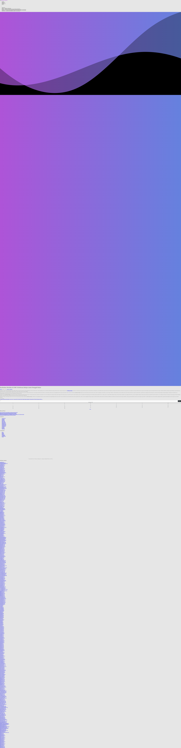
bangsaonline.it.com (2, 480)
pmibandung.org (2, 657)
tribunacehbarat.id (2, 508)
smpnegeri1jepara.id (2, 669)
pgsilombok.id (2, 608)
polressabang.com (2, 577)
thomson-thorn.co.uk (3, 700)
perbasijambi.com (2, 600)
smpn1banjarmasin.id (3, 665)
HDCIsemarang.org (2, 743)
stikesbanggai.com (2, 545)
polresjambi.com (2, 579)
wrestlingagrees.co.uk (3, 701)
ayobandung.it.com (2, 479)
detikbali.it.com (2, 494)
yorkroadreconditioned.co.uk (4, 707)
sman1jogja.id (2, 532)
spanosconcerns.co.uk (3, 702)
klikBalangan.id (2, 512)
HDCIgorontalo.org (2, 737)
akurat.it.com (2, 475)
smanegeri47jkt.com (2, 570)
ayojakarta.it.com (2, 478)
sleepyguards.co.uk (2, 689)
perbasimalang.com (2, 602)
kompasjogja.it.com (2, 495)
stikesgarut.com (2, 551)
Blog (3, 4)
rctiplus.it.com (2, 503)
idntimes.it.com (2, 499)
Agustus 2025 (4, 426)
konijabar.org (2, 636)
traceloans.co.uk (2, 698)
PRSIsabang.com (2, 746)
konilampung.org (2, 638)
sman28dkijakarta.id (2, 533)
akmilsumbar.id (2, 610)
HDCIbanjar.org (2, 742)
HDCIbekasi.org (2, 740)
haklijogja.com (2, 682)
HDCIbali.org (2, 733)
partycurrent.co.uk (2, 688)
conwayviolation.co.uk (3, 696)
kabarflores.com (2, 473)
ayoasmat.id (1, 511)
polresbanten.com (2, 578)
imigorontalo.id (2, 619)
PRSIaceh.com (2, 745)
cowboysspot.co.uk (2, 697)
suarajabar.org (2, 629)
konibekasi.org (2, 634)
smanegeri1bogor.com (3, 562)
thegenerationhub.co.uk (3, 709)
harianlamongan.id (2, 523)
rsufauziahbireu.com (2, 574)
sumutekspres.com (2, 470)
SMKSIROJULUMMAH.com (4, 728)
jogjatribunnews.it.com (3, 486)
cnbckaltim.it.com (2, 491)
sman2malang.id (2, 535)
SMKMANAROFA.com (3, 725)
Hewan (3, 434)
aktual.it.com (1, 474)
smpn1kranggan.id (2, 671)
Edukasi (8, 389)
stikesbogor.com (2, 548)
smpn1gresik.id (2, 667)
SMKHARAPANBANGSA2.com (4, 732)
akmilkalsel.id (2, 613)
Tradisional (3, 435)
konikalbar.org (2, 641)
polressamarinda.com (3, 580)
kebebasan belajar (69, 390)
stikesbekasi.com (2, 547)
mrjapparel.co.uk (2, 712)
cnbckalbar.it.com (2, 492)
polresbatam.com (2, 581)
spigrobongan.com (2, 555)
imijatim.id (1, 618)
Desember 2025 (4, 423)
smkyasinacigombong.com (3, 721)
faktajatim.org (2, 646)
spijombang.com (2, 557)
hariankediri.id (2, 522)
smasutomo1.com (2, 566)
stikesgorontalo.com (2, 552)
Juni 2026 (3, 419)
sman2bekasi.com (2, 569)
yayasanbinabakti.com (3, 714)
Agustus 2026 (4, 418)
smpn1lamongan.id (2, 672)
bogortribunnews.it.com (3, 484)
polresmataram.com (2, 583)
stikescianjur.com (2, 549)
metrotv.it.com (2, 500)
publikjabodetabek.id (3, 462)
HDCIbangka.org (2, 734)
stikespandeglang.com (3, 542)
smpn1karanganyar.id (3, 670)
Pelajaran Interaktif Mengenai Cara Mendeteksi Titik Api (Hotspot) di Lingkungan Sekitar (12, 414)
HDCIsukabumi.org (2, 741)
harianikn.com (2, 469)
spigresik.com (2, 554)
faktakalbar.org (2, 647)
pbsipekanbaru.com (2, 596)
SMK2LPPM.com (2, 731)
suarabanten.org (2, 627)
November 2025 (4, 424)
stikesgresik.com (2, 553)
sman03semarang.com (3, 560)
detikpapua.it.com (2, 493)
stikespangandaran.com (3, 543)
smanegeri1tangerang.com (3, 567)
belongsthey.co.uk (2, 693)
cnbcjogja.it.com (2, 489)
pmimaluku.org (2, 653)
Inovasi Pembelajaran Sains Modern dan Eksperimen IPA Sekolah (9, 412)
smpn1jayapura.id (2, 668)
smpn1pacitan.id (2, 675)
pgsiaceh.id (1, 605)
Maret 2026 (3, 421)
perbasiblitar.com (2, 599)
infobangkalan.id (2, 514)
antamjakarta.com (2, 584)
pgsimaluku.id (2, 609)
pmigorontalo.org (2, 652)
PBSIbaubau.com (2, 595)
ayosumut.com (2, 464)
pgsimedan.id (2, 607)
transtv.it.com (2, 501)
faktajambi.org (2, 644)
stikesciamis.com (2, 550)
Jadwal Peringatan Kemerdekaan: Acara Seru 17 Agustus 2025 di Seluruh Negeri (11, 399)
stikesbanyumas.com (2, 546)
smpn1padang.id (2, 676)
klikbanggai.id (2, 513)
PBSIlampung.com (2, 593)
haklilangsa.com (2, 678)
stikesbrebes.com (2, 549)
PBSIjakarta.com (2, 591)
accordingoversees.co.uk (3, 692)
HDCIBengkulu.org (2, 735)
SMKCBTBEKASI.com (3, 725)
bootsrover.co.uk (2, 694)
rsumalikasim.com (2, 572)
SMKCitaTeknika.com (3, 729)
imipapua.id (1, 623)
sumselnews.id (2, 462)
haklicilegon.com (2, 680)
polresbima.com (2, 582)
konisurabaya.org (2, 640)
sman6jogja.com (2, 563)
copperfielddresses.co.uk (3, 696)
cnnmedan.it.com (2, 505)
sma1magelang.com (2, 564)
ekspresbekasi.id (2, 517)
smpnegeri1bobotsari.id (3, 666)
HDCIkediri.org (2, 744)
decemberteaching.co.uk (3, 698)
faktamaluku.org (2, 649)
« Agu (90, 409)
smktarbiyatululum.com (3, 719)
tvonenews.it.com (2, 504)
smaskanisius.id (2, 529)
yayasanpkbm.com (2, 588)
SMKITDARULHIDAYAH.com (4, 727)
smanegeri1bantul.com (3, 561)
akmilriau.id (1, 611)
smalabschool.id (2, 528)
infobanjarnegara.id (2, 515)
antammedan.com (2, 587)
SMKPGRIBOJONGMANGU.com (4, 726)
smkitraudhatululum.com (3, 722)
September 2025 (4, 425)
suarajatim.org (2, 630)
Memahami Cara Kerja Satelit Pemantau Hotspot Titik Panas (8, 413)
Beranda (3, 7)
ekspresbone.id (2, 518)
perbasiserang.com (2, 601)
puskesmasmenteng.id (3, 538)
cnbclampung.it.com (2, 490)
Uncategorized (4, 436)
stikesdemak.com (2, 551)
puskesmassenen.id (2, 539)
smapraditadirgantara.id (3, 527)
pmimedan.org (2, 655)
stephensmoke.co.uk (2, 690)
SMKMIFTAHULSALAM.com (4, 723)
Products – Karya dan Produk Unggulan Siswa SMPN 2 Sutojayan (14, 10)
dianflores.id (1, 558)
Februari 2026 (4, 422)
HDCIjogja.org (2, 736)
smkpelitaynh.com (2, 720)
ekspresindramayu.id (2, 520)
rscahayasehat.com (2, 571)
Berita (2, 432)
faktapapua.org (2, 648)
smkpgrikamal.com (2, 718)
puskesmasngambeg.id (3, 540)
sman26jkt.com (2, 559)
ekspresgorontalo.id (2, 520)
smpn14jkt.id (1, 660)
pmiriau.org (1, 654)
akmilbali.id (1, 614)
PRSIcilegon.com (2, 747)
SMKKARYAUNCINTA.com (4, 730)
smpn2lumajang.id (2, 661)
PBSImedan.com (2, 592)
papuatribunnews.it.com (3, 488)
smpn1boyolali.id (2, 667)
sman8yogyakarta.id (2, 531)
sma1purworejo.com (2, 568)
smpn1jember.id (2, 669)
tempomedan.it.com (2, 497)
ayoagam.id (1, 510)
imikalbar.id (1, 622)
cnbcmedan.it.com (2, 491)
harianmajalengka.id (2, 524)
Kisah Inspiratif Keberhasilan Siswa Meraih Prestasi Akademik (8, 413)
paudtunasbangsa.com (3, 715)
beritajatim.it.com (2, 481)
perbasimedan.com (2, 597)
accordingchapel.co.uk (3, 691)
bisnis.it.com (1, 483)
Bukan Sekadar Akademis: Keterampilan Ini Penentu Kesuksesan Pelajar (33, 399)
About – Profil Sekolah (6, 8)
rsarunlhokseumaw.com (3, 573)
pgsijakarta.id (2, 607)
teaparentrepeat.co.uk (3, 708)
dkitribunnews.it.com (3, 487)
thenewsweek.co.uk (2, 699)
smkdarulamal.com (2, 717)
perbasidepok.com (2, 603)
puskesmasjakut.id (2, 536)
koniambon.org (2, 639)
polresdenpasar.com (2, 578)
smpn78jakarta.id (2, 662)
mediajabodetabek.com (3, 472)
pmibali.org (1, 651)
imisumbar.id (1, 624)
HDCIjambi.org (2, 738)
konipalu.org (1, 638)
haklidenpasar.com (2, 679)
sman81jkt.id (1, 534)
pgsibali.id (1, 606)
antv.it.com (1, 477)
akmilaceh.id (1, 615)
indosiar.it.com (2, 502)
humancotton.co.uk (2, 710)
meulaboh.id (1, 507)
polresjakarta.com (2, 576)
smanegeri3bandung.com (3, 565)
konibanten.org (2, 635)
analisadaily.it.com (2, 476)
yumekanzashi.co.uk (2, 704)
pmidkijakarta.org (2, 650)
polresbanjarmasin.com (3, 580)
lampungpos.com (2, 471)
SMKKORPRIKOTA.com (3, 727)
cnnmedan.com (2, 466)
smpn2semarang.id (2, 659)
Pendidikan (10, 389)
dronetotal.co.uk (2, 687)
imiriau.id (1, 625)
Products (4, 3)
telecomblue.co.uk (2, 703)
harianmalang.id (2, 525)
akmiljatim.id (2, 617)
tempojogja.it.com (2, 498)
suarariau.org (1, 631)
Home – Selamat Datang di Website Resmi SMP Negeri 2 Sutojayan (14, 9)
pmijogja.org (1, 656)
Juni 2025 (3, 427)
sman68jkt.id (1, 530)
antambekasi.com (2, 585)
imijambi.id (1, 621)
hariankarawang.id (2, 522)
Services (3, 2)
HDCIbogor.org (2, 739)
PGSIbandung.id (2, 604)
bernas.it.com (2, 482)
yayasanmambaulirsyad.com (3, 589)
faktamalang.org (2, 642)
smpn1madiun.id (2, 673)
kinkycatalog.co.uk (2, 713)
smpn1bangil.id (2, 664)
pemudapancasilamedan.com (4, 463)
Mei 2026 (3, 420)
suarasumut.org (2, 632)
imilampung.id (2, 626)
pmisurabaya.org (2, 658)
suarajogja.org (2, 628)
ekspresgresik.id (2, 519)
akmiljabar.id (1, 616)
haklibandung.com (2, 683)
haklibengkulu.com (2, 681)
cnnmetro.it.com (2, 506)
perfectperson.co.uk (2, 685)
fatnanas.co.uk (2, 705)
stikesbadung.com (2, 544)
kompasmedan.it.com (3, 496)
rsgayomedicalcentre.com (3, 575)
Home (3, 1)
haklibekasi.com (2, 684)
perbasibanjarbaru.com (3, 598)
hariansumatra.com (2, 468)
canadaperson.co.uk (2, 695)
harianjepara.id (2, 521)
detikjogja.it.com (2, 493)
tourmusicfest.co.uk (2, 686)
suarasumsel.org (2, 633)
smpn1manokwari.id (2, 674)
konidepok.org (2, 640)
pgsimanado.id (2, 609)
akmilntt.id (1, 612)
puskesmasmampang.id (3, 537)
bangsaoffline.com (2, 465)
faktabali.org (1, 643)
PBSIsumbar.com (2, 594)
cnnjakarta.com (2, 467)
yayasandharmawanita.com (3, 590)
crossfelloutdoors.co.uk (3, 706)
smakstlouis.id (2, 526)
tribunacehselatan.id (2, 509)
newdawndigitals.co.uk (3, 711)
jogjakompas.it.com (2, 485)
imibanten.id (1, 620)
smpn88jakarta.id (2, 663)
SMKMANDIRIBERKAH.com (4, 724)
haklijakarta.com (2, 677)
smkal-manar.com (2, 716)
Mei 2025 (3, 428)
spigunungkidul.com (2, 556)
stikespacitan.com (2, 541)
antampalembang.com (3, 586)
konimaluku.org (2, 637)
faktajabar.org (2, 645)
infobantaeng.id (2, 516)
